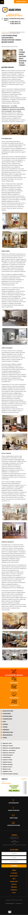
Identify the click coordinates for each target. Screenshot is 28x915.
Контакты (14, 884)
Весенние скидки (6, 783)
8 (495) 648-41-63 (15, 23)
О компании (14, 873)
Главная (3, 32)
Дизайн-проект (14, 876)
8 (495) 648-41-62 (15, 22)
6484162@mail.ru (15, 841)
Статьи (7, 32)
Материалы (14, 890)
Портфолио (14, 887)
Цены (14, 878)
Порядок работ (14, 881)
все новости (23, 779)
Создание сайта (10, 903)
